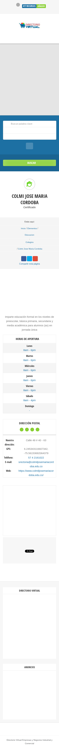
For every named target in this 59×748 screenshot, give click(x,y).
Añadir (41, 6)
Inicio (23, 228)
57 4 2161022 (36, 457)
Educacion (29, 235)
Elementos (32, 228)
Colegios (30, 242)
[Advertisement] (29, 626)
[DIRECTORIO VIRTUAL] (29, 25)
